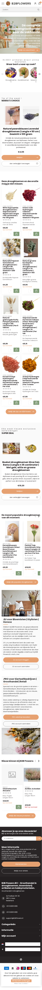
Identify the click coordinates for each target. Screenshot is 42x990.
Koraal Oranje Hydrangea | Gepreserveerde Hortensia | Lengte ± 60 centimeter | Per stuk (11, 382)
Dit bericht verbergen (21, 981)
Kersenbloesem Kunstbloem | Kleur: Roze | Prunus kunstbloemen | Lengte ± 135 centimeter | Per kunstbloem (11, 551)
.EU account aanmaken (21, 666)
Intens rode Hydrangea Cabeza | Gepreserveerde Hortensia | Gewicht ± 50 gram (31, 213)
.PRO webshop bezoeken (21, 717)
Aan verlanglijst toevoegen (20, 163)
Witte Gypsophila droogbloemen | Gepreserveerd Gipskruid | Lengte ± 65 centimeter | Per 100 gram (11, 213)
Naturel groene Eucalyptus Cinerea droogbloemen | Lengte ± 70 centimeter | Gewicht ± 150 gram (30, 268)
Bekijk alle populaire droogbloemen (20, 582)
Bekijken (20, 157)
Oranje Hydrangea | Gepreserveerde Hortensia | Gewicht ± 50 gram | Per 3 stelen (31, 381)
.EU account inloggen (21, 660)
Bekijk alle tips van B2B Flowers (19, 411)
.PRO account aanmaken (21, 724)
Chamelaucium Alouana (10, 790)
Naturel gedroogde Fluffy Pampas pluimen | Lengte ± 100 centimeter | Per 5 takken (11, 323)
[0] (39, 3)
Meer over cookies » (21, 983)
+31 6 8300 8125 (12, 906)
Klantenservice (21, 864)
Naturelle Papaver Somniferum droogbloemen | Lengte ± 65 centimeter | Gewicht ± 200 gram (11, 267)
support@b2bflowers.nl (14, 918)
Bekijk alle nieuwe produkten (19, 816)
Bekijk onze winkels (21, 871)
